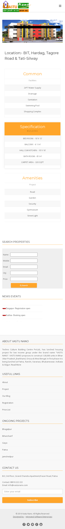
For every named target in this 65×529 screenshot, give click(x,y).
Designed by (18, 516)
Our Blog (6, 396)
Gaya (4, 442)
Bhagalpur (7, 429)
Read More (16, 364)
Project (5, 389)
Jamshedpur (7, 456)
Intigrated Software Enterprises (39, 516)
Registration (7, 402)
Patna (5, 449)
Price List (6, 409)
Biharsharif (7, 436)
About (5, 382)
